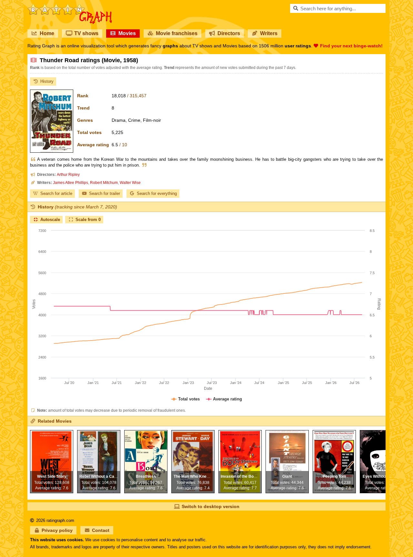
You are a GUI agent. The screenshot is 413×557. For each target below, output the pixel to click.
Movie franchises (176, 33)
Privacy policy (57, 530)
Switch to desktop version (210, 506)
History (47, 81)
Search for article (56, 193)
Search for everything (157, 193)
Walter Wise (130, 182)
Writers (268, 33)
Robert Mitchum (104, 182)
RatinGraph (70, 6)
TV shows (86, 33)
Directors (228, 33)
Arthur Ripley (68, 174)
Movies (127, 33)
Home (47, 33)
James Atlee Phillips (70, 182)
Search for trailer (104, 193)
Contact (100, 530)
